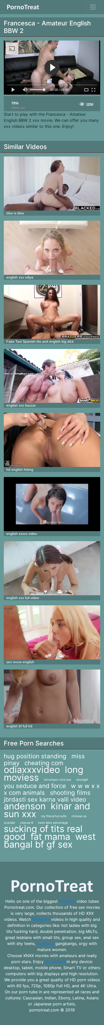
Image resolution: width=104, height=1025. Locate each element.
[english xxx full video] (52, 568)
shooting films (70, 792)
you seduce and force (35, 786)
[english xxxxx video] (52, 504)
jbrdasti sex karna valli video (45, 799)
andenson (25, 806)
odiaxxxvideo (32, 769)
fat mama (50, 836)
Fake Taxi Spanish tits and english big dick (40, 341)
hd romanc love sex (57, 779)
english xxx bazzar (21, 405)
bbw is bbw (15, 213)
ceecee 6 (26, 822)
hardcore (45, 943)
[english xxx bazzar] (52, 376)
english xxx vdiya (19, 277)
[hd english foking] (52, 440)
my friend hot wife (53, 816)
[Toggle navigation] (93, 7)
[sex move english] (52, 632)
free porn (41, 919)
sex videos (55, 961)
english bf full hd (19, 726)
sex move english (20, 662)
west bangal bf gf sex (50, 840)
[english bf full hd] (52, 696)
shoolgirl (82, 779)
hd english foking (19, 469)
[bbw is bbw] (52, 183)
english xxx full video (22, 598)
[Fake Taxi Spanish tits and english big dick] (52, 312)
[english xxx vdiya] (52, 248)
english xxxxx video (21, 534)
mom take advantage (53, 822)
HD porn (67, 901)
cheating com (43, 763)
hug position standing (35, 756)
